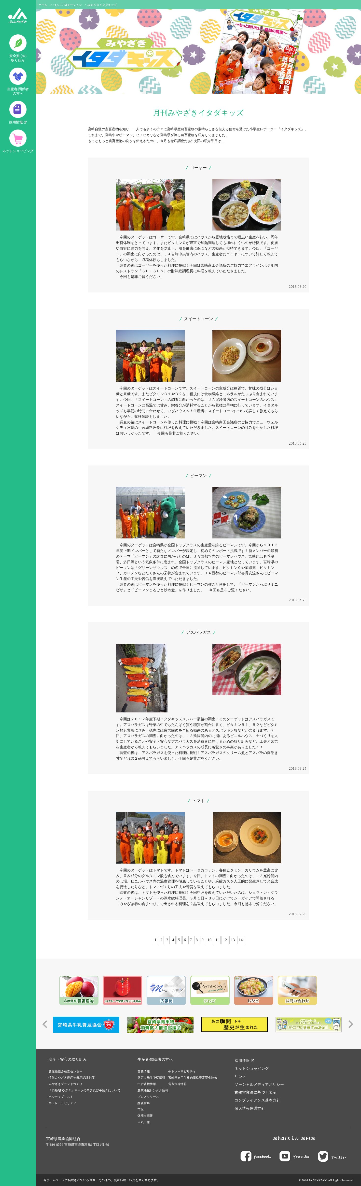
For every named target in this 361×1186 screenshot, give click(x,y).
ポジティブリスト (61, 1097)
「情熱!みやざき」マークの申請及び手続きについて (84, 1090)
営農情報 (144, 1071)
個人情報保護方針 (250, 1108)
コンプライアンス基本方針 (257, 1100)
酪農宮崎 (144, 1103)
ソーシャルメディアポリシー (259, 1084)
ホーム (43, 5)
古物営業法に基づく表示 (256, 1092)
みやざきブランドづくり (66, 1084)
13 (233, 940)
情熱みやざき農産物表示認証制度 (72, 1077)
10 (209, 940)
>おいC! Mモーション (67, 5)
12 (225, 940)
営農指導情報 (177, 1084)
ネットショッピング (17, 151)
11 (217, 940)
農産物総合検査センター (66, 1071)
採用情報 (16, 122)
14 (241, 940)
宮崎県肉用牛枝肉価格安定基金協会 (192, 1077)
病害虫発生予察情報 (151, 1077)
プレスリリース (148, 1097)
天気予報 (144, 1122)
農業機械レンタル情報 (153, 1090)
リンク (240, 1077)
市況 (141, 1109)
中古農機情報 (147, 1084)
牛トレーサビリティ (62, 1103)
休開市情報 (145, 1115)
